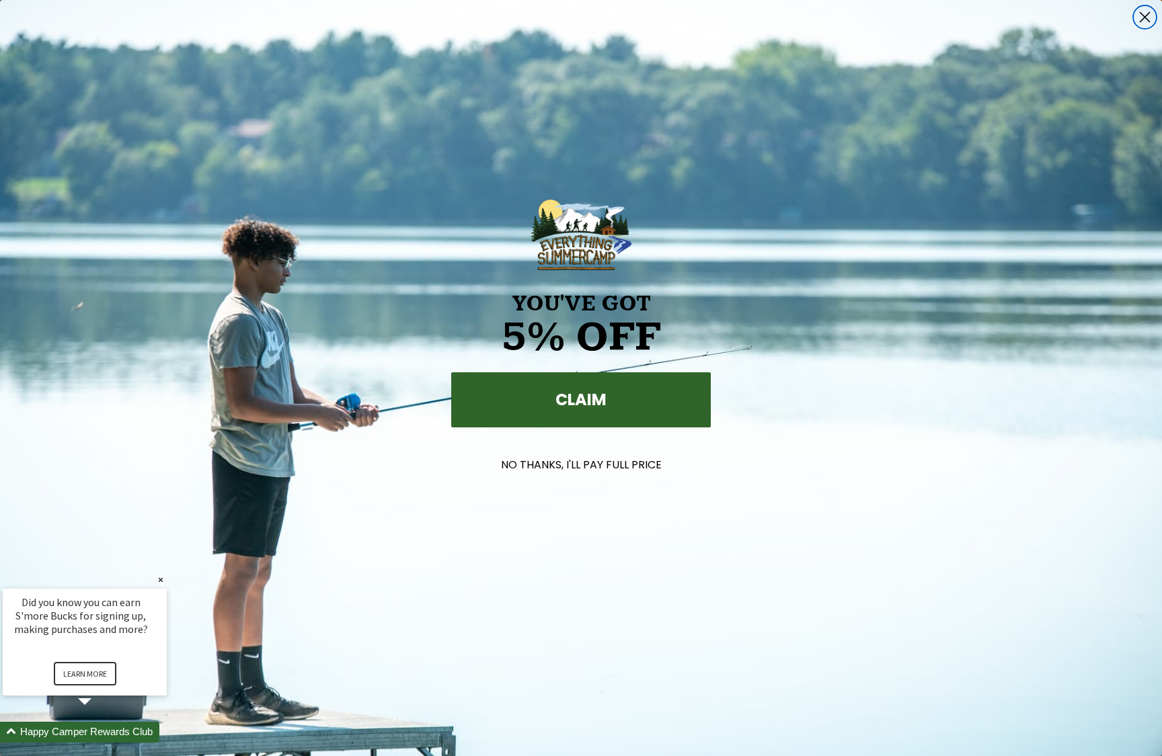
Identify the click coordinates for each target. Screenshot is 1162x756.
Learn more (85, 674)
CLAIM (581, 399)
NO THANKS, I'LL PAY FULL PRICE (581, 464)
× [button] (160, 579)
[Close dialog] (1145, 17)
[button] (101, 732)
